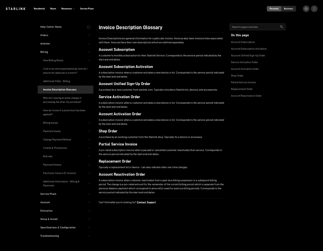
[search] (281, 26)
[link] (15, 8)
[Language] (306, 8)
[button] (65, 35)
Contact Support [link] (146, 202)
